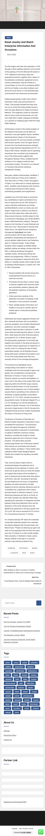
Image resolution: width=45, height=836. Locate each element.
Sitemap (7, 731)
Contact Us (8, 740)
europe (24, 675)
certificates (20, 671)
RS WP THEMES (26, 832)
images (33, 679)
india (21, 683)
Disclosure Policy (10, 735)
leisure (25, 692)
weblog (8, 712)
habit (17, 679)
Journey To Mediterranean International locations (22, 631)
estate (16, 675)
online (17, 696)
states (24, 704)
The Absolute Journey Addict (14, 635)
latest (17, 692)
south (15, 704)
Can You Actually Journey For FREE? (17, 622)
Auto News (19, 232)
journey (8, 692)
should (35, 700)
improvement (10, 683)
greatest (8, 679)
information (23, 548)
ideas (25, 679)
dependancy (32, 671)
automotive (19, 667)
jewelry (34, 548)
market (34, 692)
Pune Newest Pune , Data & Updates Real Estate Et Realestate (22, 582)
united (26, 708)
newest (8, 696)
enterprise (11, 548)
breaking (30, 667)
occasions (14, 553)
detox (7, 675)
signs (7, 704)
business (8, 671)
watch (32, 553)
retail (24, 553)
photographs (28, 696)
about (7, 662)
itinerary (21, 688)
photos (8, 700)
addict (24, 662)
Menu (5, 25)
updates (36, 708)
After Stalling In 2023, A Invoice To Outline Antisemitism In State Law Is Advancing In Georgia (22, 571)
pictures (17, 700)
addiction (34, 662)
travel (7, 708)
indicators (30, 683)
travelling (17, 708)
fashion (34, 675)
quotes (26, 700)
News (9, 38)
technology (34, 704)
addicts (8, 667)
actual (16, 662)
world (17, 712)
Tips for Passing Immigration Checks (17, 626)
